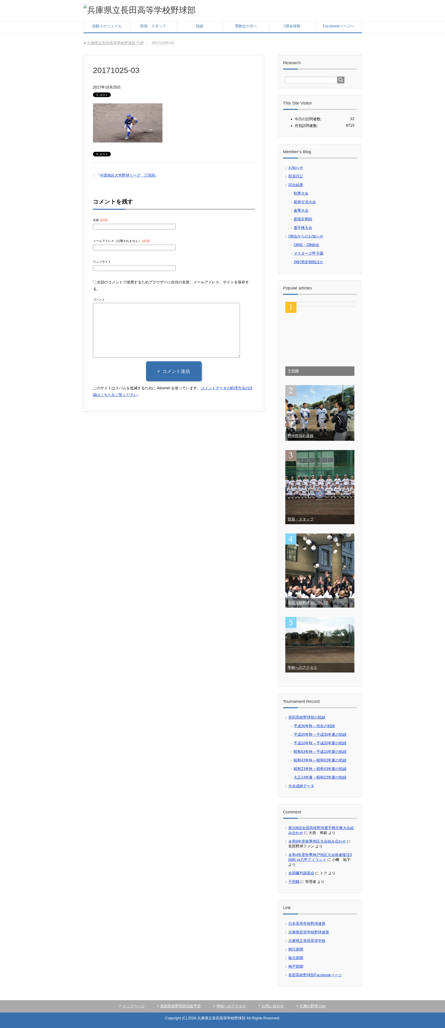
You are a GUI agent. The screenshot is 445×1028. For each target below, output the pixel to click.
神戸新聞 (295, 966)
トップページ (133, 1006)
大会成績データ (301, 786)
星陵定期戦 (303, 219)
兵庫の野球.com (312, 1006)
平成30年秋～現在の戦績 (314, 726)
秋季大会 (301, 193)
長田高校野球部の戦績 (306, 717)
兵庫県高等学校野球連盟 (308, 932)
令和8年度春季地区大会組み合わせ (317, 841)
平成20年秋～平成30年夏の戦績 (320, 734)
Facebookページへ (338, 26)
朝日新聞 (295, 949)
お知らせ (295, 168)
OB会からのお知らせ (305, 236)
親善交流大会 (305, 202)
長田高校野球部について (308, 603)
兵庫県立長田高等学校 (306, 941)
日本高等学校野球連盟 (306, 924)
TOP (115, 43)
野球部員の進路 (301, 436)
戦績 (199, 26)
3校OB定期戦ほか (308, 262)
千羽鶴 (293, 371)
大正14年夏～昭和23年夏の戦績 (320, 777)
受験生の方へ (246, 26)
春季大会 (301, 211)
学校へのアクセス (302, 667)
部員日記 (295, 176)
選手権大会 (303, 228)
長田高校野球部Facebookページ (315, 975)
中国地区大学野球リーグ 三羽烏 (127, 175)
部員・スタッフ (153, 26)
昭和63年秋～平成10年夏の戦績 (320, 752)
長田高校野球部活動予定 (180, 1006)
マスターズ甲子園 (308, 253)
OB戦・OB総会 (306, 245)
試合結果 (295, 185)
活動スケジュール (107, 26)
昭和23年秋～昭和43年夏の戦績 (320, 769)
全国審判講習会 (301, 873)
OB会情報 (292, 26)
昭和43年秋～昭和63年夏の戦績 (320, 760)
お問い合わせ (273, 1006)
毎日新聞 (295, 958)
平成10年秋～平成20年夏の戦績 (320, 743)
